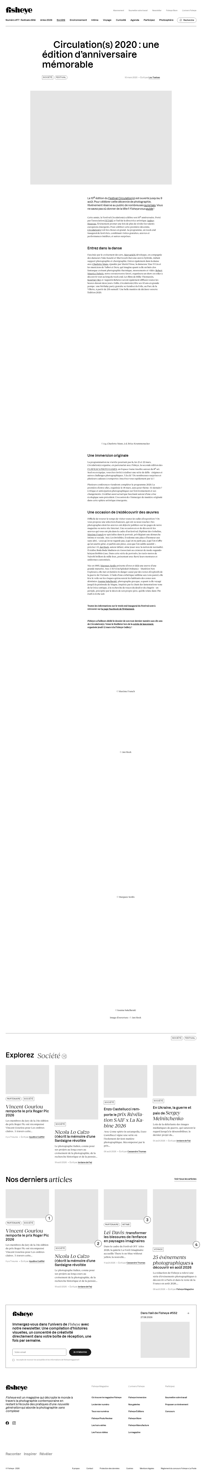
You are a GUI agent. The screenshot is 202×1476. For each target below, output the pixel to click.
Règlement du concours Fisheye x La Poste (178, 1468)
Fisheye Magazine (185, 1289)
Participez (149, 20)
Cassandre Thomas (136, 1152)
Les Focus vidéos (100, 1432)
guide (149, 209)
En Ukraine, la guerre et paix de (172, 1113)
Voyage (107, 20)
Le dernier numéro (100, 1405)
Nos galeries (134, 1405)
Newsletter (157, 10)
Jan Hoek (104, 547)
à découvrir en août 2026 (173, 1261)
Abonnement (118, 10)
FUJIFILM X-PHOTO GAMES (102, 469)
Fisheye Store (171, 10)
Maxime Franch (95, 534)
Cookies (129, 1468)
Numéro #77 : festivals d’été (21, 20)
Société (61, 20)
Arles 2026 (46, 20)
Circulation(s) (94, 230)
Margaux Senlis (108, 565)
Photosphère (166, 20)
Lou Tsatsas (154, 78)
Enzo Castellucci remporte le (124, 1118)
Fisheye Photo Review (102, 1418)
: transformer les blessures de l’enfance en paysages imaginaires (125, 1236)
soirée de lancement (143, 624)
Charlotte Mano (100, 264)
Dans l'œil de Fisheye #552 (159, 1313)
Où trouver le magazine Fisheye (106, 1398)
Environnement (78, 20)
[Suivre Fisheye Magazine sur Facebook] (7, 1423)
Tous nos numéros (100, 1411)
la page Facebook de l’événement (117, 609)
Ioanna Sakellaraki (107, 581)
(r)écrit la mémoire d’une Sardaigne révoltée (75, 1135)
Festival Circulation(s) (121, 198)
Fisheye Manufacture (138, 1425)
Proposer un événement (176, 1405)
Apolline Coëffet (36, 1137)
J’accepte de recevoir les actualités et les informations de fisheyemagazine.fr (47, 1360)
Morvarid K (130, 254)
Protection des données (109, 1468)
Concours (170, 1411)
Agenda (134, 20)
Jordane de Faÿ (85, 1162)
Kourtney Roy (94, 279)
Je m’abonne (80, 1352)
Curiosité (121, 20)
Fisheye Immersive (137, 1398)
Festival (61, 77)
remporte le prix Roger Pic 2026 (27, 1110)
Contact (89, 1468)
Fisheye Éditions (136, 1411)
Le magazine (134, 1432)
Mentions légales (147, 1468)
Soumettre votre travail (138, 10)
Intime (94, 20)
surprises (150, 205)
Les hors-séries (99, 1425)
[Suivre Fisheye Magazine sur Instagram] (14, 1423)
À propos (76, 1468)
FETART (109, 220)
